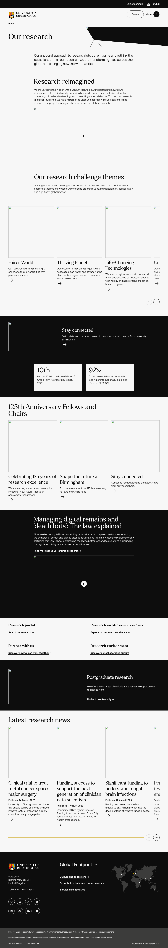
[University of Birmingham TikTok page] (11, 911)
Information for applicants (37, 937)
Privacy (11, 932)
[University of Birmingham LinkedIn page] (20, 901)
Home (11, 23)
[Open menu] (156, 14)
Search (135, 14)
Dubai (156, 3)
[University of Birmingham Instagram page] (11, 901)
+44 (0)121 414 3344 (23, 889)
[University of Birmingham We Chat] (28, 911)
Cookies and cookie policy (101, 937)
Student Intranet (80, 932)
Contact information (33, 943)
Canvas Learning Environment (101, 932)
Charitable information (79, 937)
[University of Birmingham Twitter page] (28, 901)
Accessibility (41, 932)
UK (148, 3)
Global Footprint (76, 864)
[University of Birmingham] (22, 14)
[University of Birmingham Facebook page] (37, 901)
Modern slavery (28, 932)
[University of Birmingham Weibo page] (20, 911)
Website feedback (15, 943)
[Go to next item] (156, 302)
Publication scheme (16, 937)
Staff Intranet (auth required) (59, 932)
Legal (18, 932)
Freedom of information (59, 937)
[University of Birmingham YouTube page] (37, 911)
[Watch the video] (84, 136)
